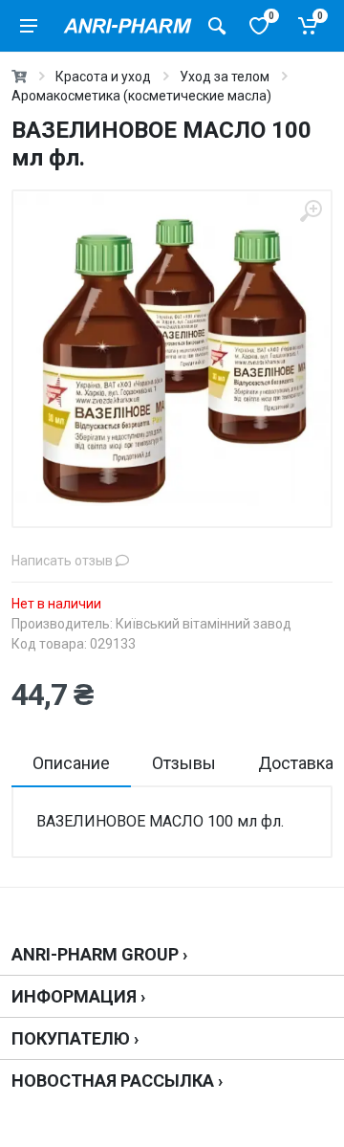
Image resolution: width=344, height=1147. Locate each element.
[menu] (28, 26)
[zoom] (311, 211)
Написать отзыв (63, 560)
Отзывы (184, 763)
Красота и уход (103, 76)
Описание (71, 763)
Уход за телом (224, 76)
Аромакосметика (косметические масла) (141, 95)
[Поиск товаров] (217, 26)
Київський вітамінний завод (203, 623)
